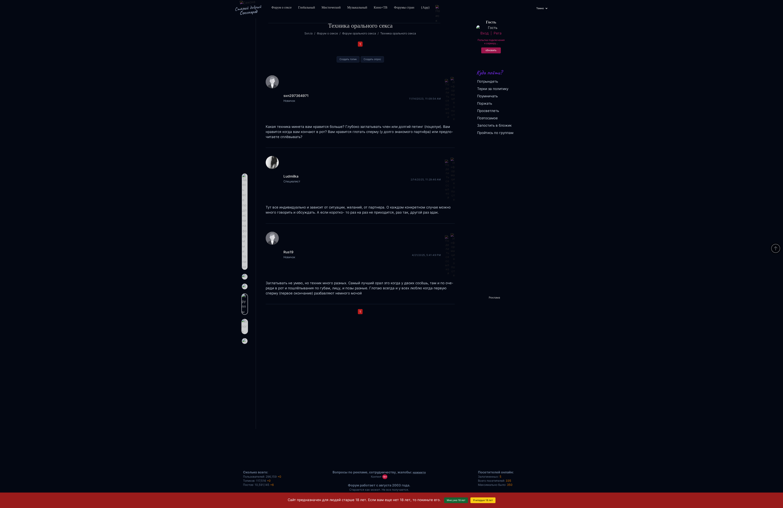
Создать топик (348, 59)
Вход (484, 33)
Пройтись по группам (495, 133)
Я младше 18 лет (483, 500)
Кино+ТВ (380, 7)
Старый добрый (247, 9)
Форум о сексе (281, 7)
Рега (497, 33)
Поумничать (487, 96)
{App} (425, 7)
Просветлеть (488, 111)
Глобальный (306, 7)
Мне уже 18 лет (456, 500)
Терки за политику (492, 89)
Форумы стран (404, 7)
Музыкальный (357, 7)
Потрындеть (487, 81)
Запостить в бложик (494, 125)
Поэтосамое (487, 118)
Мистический (331, 7)
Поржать (484, 103)
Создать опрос (372, 59)
